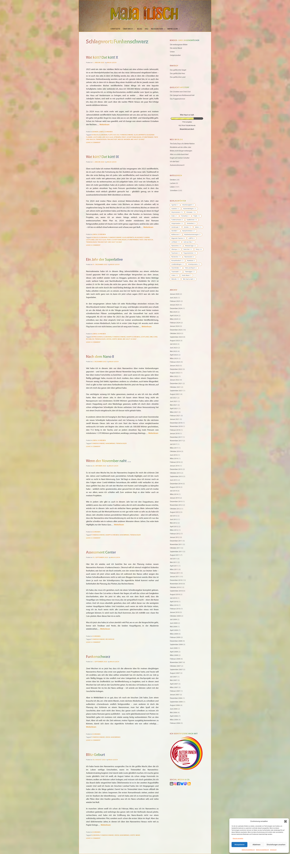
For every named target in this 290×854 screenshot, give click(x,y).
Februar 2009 (175, 637)
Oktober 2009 (175, 616)
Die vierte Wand (176, 48)
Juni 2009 (174, 623)
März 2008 (174, 655)
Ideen (108, 737)
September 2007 (176, 669)
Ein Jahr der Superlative (104, 260)
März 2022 (174, 376)
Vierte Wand (117, 339)
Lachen (172, 183)
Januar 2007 (174, 695)
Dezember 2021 (176, 383)
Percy (124, 137)
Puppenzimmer (190, 253)
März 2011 (174, 569)
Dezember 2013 (176, 502)
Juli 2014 (173, 491)
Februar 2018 (175, 430)
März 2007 (174, 687)
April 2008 (174, 652)
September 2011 (176, 552)
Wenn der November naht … (108, 461)
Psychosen (175, 253)
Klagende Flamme (142, 237)
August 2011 (175, 555)
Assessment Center (101, 552)
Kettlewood (176, 234)
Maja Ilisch (111, 62)
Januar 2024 (174, 326)
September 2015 (176, 476)
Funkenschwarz (126, 135)
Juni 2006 (174, 709)
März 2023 (174, 358)
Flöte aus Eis (113, 135)
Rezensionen (189, 257)
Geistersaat (175, 227)
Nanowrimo (110, 443)
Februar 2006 (175, 723)
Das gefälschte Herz (177, 73)
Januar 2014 (174, 498)
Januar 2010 (174, 612)
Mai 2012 (173, 523)
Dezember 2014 (176, 484)
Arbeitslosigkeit (188, 205)
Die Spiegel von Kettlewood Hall (182, 95)
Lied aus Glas (107, 137)
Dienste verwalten (238, 838)
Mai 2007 (173, 680)
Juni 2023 (174, 348)
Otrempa (117, 137)
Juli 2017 (173, 444)
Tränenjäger (101, 139)
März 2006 (174, 720)
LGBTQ (191, 238)
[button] (285, 821)
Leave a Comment (93, 142)
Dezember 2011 (176, 541)
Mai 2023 (173, 351)
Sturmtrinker (147, 137)
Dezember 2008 (176, 641)
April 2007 (174, 684)
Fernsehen (185, 216)
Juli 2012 (173, 516)
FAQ (146, 29)
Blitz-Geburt (95, 755)
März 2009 (174, 634)
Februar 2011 (175, 573)
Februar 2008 (175, 659)
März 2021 (174, 412)
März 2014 (174, 494)
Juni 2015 (174, 480)
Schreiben (108, 132)
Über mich (128, 29)
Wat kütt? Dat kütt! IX (102, 157)
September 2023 (176, 337)
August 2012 (175, 512)
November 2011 (176, 544)
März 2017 (174, 448)
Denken (95, 132)
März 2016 (174, 459)
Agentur (175, 205)
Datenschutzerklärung (248, 849)
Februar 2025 (175, 301)
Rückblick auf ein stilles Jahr (180, 147)
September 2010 (176, 591)
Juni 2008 (174, 648)
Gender (187, 227)
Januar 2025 (174, 305)
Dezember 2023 (176, 330)
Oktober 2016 (175, 451)
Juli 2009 (173, 619)
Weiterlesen (104, 124)
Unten (108, 339)
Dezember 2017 (176, 437)
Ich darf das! (174, 161)
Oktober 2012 (175, 509)
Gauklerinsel (192, 219)
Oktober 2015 (175, 473)
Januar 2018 (174, 433)
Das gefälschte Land (177, 77)
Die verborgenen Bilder (178, 45)
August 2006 (175, 705)
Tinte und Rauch (146, 240)
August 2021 (175, 394)
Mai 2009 (173, 627)
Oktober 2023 (175, 333)
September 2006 (176, 702)
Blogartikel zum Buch (187, 129)
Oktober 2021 (175, 387)
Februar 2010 (175, 609)
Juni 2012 (174, 519)
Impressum (273, 849)
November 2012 (176, 505)
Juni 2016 (174, 455)
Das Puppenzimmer (177, 99)
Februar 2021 (175, 416)
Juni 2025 (174, 298)
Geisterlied (191, 223)
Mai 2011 (173, 562)
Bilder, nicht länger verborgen (181, 151)
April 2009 (174, 630)
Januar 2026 (174, 294)
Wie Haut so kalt (138, 139)
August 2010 (175, 594)
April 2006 (174, 716)
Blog (139, 29)
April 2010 (174, 602)
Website (175, 279)
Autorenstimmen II (177, 165)
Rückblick (90, 339)
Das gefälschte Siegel (178, 70)
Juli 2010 (173, 598)
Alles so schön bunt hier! (179, 154)
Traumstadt (112, 139)
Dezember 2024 (176, 308)
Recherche (110, 639)
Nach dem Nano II (100, 357)
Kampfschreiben (133, 337)
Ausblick (95, 135)
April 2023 (174, 355)
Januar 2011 (174, 577)
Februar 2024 (175, 323)
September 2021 (176, 391)
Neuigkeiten (157, 29)
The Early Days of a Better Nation (182, 144)
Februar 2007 (175, 691)
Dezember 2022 (176, 369)
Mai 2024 (173, 312)
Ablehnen (256, 844)
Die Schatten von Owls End (180, 92)
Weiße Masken (124, 139)
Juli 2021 (173, 398)
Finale (196, 216)
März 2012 (174, 530)
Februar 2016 (175, 462)
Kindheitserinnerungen (192, 234)
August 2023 (175, 341)
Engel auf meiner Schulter (179, 158)
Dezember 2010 (176, 580)
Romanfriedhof (177, 260)
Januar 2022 (174, 380)
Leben (101, 132)
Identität (175, 231)
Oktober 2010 (175, 587)
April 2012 (174, 527)
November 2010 (176, 584)
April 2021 (174, 408)
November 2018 (176, 426)
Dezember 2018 (176, 423)
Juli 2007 (173, 677)
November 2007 (176, 662)
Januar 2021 (174, 419)
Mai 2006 (173, 712)
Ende (174, 216)
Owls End (153, 337)
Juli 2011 (173, 559)
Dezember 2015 (176, 469)
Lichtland (97, 137)
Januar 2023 (174, 366)
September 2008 (176, 644)
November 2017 (176, 441)
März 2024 (174, 319)
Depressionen (97, 337)
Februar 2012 (175, 534)
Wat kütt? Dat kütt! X (102, 57)
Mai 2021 (173, 405)
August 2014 (175, 487)
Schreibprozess (194, 264)
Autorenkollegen (189, 208)
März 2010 (174, 605)
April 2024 (174, 316)
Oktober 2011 (175, 548)
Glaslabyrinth (140, 135)
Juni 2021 (174, 401)
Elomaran (103, 135)
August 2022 (175, 373)
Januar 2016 (174, 466)
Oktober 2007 (175, 666)
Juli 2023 (173, 344)
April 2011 (174, 566)
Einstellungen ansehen (276, 844)
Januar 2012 (174, 537)
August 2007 (175, 673)
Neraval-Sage (190, 246)
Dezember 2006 (176, 698)
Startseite (115, 29)
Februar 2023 (175, 362)
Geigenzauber (175, 55)
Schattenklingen (134, 137)
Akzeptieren (239, 844)
